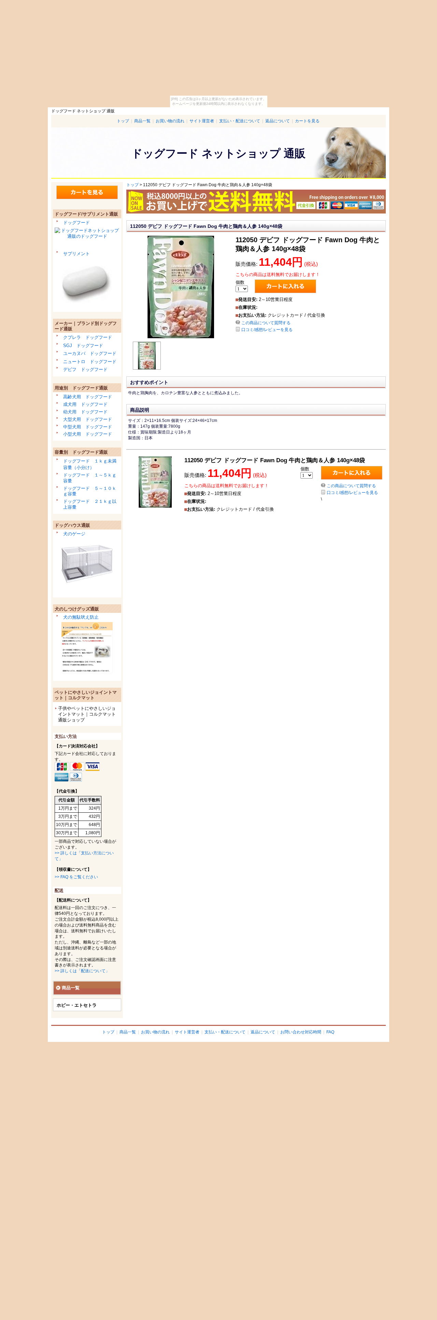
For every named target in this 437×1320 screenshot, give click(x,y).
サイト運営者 (201, 121)
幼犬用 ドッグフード (85, 411)
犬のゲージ (74, 533)
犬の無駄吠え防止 (81, 617)
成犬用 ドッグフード (85, 404)
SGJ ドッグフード (83, 345)
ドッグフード (76, 222)
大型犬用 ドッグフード (87, 419)
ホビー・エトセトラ (77, 1005)
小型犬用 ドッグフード (87, 434)
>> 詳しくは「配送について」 (82, 970)
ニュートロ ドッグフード (89, 361)
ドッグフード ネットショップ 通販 (218, 153)
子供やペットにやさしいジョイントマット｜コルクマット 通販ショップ (87, 714)
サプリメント (76, 253)
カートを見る (307, 121)
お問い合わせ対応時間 (300, 1032)
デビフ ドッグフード (85, 369)
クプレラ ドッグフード (87, 337)
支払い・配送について (239, 121)
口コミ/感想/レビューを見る (267, 329)
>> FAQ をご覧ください (76, 877)
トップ (123, 121)
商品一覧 (142, 121)
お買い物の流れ (170, 121)
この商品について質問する (266, 322)
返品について (277, 121)
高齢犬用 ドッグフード (87, 396)
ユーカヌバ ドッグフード (89, 353)
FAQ (330, 1032)
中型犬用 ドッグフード (87, 426)
